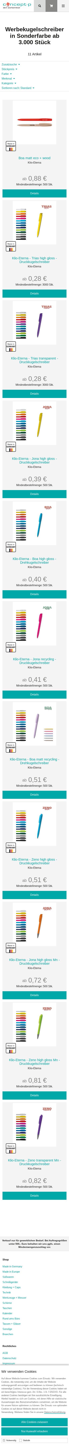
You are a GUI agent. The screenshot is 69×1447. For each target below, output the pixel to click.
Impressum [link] (9, 1363)
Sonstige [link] (7, 1329)
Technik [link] (7, 1292)
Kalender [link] (7, 1313)
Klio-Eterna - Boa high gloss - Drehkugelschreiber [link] (34, 560)
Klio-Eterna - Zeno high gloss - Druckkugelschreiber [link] (34, 861)
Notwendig (11, 1440)
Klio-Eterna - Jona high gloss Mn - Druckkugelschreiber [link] (34, 961)
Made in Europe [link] (11, 1271)
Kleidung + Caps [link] (12, 1287)
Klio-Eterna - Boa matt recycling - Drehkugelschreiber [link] (34, 761)
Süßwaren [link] (8, 1276)
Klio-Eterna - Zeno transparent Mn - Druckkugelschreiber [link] (34, 1162)
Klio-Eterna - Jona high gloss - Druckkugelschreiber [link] (34, 460)
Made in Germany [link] (12, 1266)
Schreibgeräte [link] (10, 1282)
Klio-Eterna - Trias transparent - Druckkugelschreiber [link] (34, 360)
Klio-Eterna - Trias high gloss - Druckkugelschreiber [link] (34, 260)
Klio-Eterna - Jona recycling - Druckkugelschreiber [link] (34, 661)
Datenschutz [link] (9, 1358)
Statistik (26, 1440)
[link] (16, 5)
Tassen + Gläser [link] (12, 1323)
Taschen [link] (7, 1308)
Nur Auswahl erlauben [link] (34, 1431)
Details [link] (34, 193)
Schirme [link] (7, 1302)
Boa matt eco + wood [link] (34, 158)
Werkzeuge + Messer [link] (14, 1297)
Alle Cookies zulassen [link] (34, 1422)
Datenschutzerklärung (54, 1412)
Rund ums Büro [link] (11, 1318)
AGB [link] (5, 1353)
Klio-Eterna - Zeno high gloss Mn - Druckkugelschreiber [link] (34, 1062)
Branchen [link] (8, 1334)
